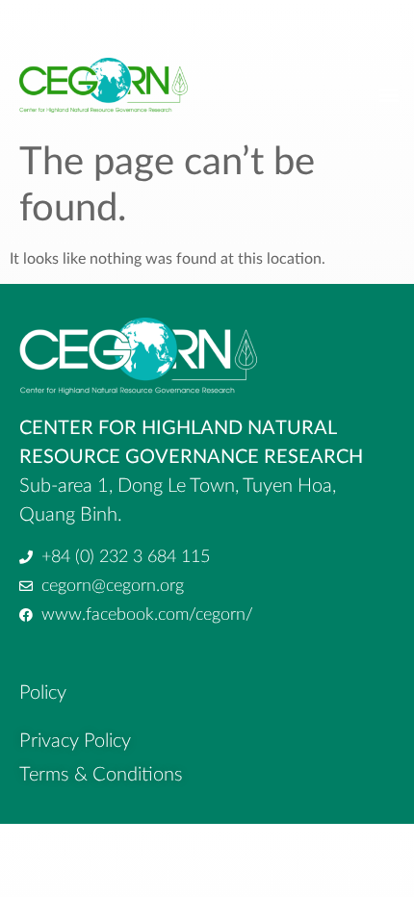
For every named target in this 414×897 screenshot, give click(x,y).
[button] (388, 95)
